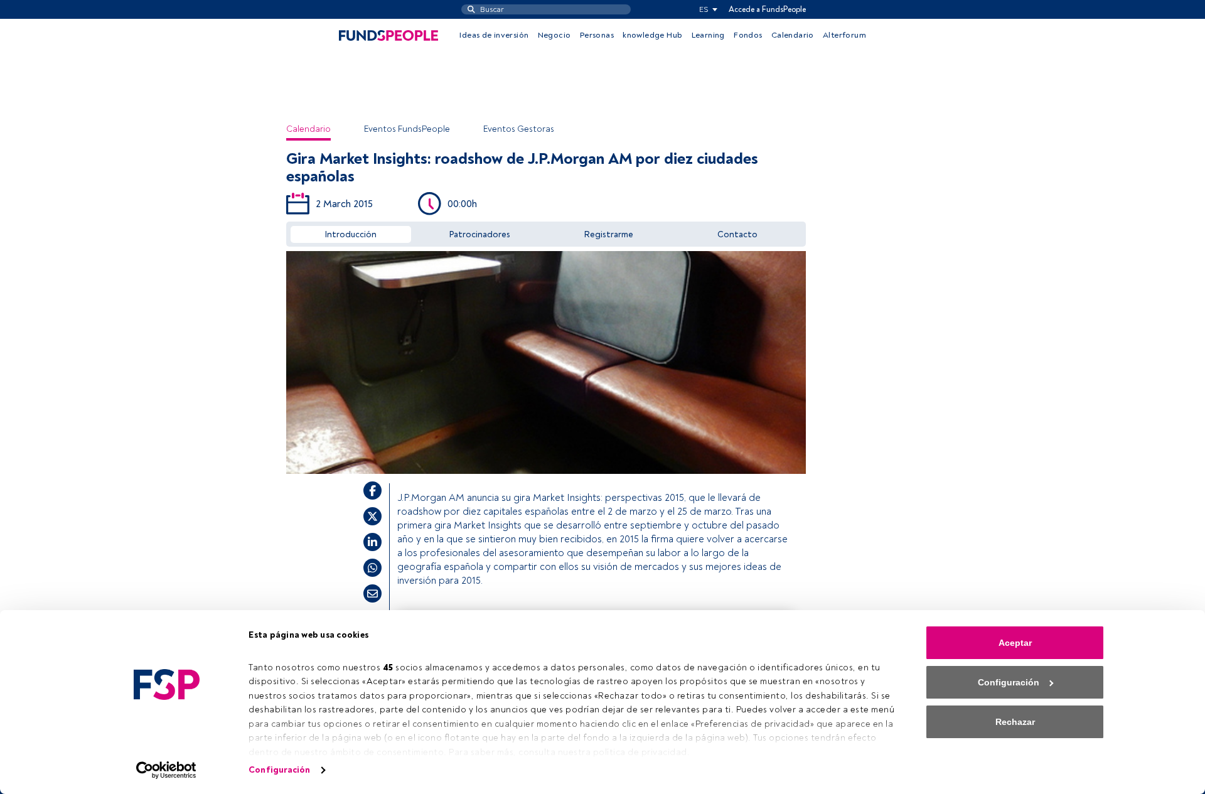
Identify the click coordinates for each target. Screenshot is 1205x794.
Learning (708, 35)
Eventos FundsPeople (407, 129)
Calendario (792, 35)
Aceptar (1015, 643)
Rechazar (1015, 722)
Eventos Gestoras (518, 129)
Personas (597, 35)
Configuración (279, 769)
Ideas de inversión (493, 35)
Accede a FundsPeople (767, 9)
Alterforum (844, 35)
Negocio (554, 35)
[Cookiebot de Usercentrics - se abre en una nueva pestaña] (167, 770)
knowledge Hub (652, 35)
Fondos (748, 35)
